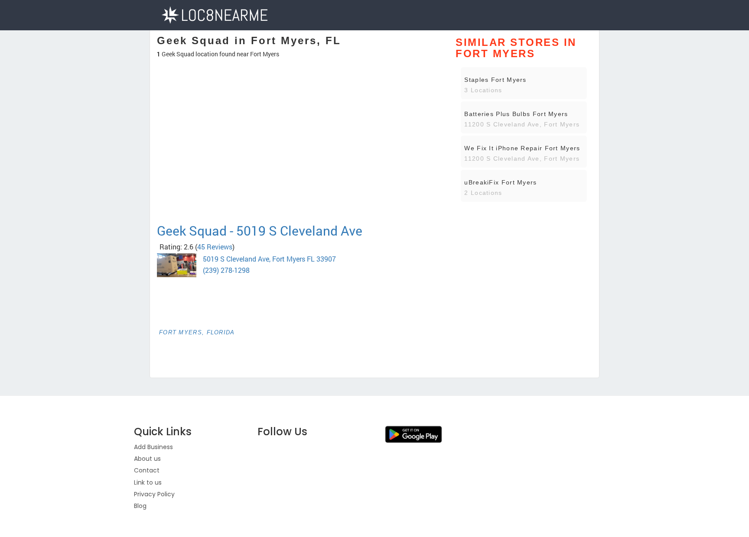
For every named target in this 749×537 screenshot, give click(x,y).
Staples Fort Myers (495, 79)
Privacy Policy (154, 494)
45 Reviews (214, 246)
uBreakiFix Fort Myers (500, 182)
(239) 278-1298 (226, 270)
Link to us (148, 482)
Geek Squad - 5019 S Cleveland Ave (259, 230)
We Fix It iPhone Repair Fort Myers (522, 148)
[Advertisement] (300, 192)
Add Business (153, 447)
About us (147, 458)
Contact (147, 470)
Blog (140, 505)
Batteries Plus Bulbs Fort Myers (516, 113)
